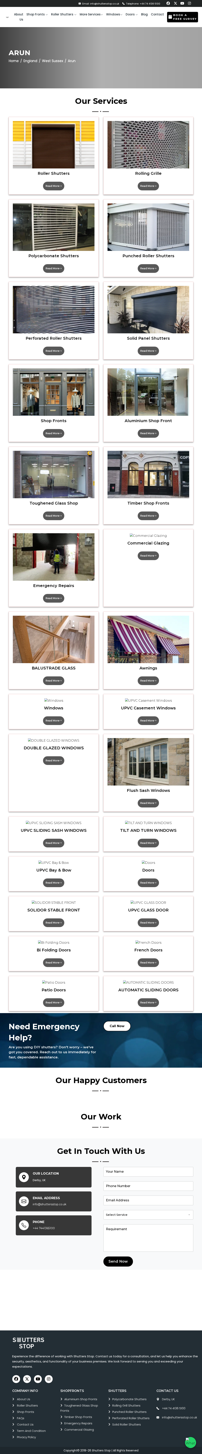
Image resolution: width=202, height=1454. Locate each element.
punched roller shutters (129, 1412)
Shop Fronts (25, 1412)
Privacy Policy (26, 1437)
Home (14, 61)
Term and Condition (31, 1431)
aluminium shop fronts (80, 1399)
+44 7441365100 (44, 1228)
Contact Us (25, 1424)
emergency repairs (78, 1423)
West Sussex (52, 61)
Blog (144, 14)
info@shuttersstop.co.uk (49, 1204)
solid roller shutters (126, 1424)
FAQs (20, 1418)
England (30, 61)
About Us (23, 1399)
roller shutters (27, 1405)
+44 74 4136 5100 (173, 1408)
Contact (157, 14)
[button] (37, 14)
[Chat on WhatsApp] (190, 1442)
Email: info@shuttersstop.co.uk (100, 3)
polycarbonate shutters (129, 1399)
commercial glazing (79, 1430)
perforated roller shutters (131, 1418)
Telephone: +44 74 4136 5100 (142, 3)
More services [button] (90, 14)
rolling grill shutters (126, 1405)
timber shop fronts (78, 1417)
